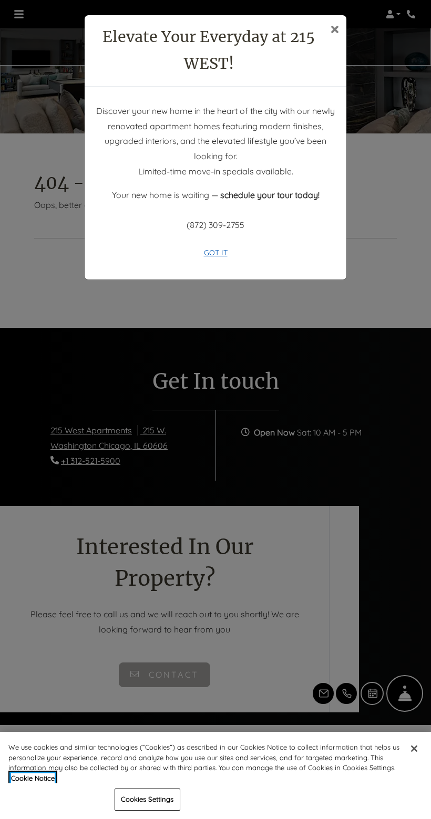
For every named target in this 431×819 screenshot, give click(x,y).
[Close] (414, 748)
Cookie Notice (33, 778)
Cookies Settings (147, 799)
